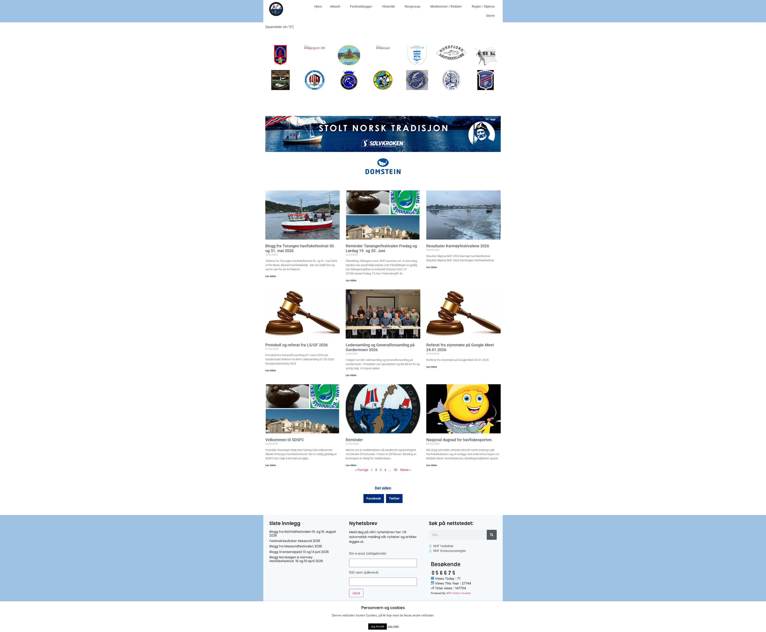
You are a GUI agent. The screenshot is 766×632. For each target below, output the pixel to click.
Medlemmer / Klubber (446, 6)
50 (395, 470)
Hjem (318, 6)
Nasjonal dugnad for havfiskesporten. (459, 439)
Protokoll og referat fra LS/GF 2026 (296, 345)
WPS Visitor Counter (458, 593)
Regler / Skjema (483, 6)
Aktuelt (335, 6)
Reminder (354, 439)
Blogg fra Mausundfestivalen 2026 (295, 546)
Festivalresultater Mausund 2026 (294, 541)
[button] (373, 498)
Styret (490, 16)
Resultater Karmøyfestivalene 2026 (457, 246)
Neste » (405, 470)
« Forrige (361, 470)
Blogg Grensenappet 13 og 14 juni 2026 (299, 552)
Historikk (388, 6)
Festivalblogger (361, 6)
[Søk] (492, 535)
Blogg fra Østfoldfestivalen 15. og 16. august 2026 (302, 533)
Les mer (393, 626)
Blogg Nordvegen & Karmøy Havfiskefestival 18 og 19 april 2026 (296, 559)
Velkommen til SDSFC (284, 439)
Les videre (270, 276)
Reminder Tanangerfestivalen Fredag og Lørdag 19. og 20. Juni (381, 248)
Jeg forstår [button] (377, 626)
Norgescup (412, 6)
